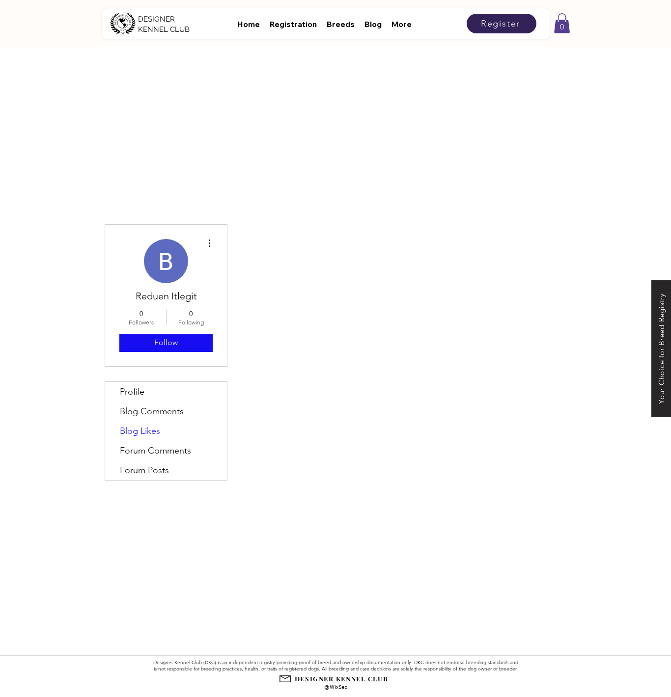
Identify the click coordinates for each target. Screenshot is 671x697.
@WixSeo (335, 687)
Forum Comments (155, 450)
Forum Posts (144, 470)
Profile (132, 391)
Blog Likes (140, 431)
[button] (562, 23)
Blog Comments (152, 411)
